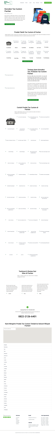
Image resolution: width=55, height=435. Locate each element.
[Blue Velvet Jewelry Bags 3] (10, 202)
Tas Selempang (46, 57)
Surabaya (5, 403)
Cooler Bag (16, 58)
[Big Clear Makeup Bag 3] (44, 224)
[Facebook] (5, 417)
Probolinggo (5, 392)
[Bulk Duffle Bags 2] (22, 155)
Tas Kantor (17, 421)
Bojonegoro (5, 353)
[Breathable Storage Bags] (22, 179)
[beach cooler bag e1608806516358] (33, 236)
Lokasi (30, 2)
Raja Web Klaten (38, 432)
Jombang (5, 362)
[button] (27, 2)
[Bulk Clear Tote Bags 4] (10, 167)
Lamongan (5, 366)
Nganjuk (5, 379)
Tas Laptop (46, 47)
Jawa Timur (8, 13)
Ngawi (5, 381)
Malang (5, 375)
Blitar (4, 351)
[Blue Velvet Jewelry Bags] (22, 202)
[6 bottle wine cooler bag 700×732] (44, 121)
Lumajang (5, 368)
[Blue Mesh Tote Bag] (33, 202)
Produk (26, 2)
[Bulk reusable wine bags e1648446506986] (33, 156)
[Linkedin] (3, 417)
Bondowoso (5, 355)
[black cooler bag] (10, 224)
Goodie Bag (9, 57)
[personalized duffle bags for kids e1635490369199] (33, 121)
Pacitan (5, 383)
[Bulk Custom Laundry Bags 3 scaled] (44, 156)
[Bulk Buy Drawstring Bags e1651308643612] (10, 179)
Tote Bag (23, 57)
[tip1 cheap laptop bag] (10, 121)
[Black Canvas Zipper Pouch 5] (22, 224)
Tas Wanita (24, 47)
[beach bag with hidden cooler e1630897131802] (22, 236)
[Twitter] (7, 417)
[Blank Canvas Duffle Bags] (22, 213)
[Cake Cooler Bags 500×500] (44, 133)
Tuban (5, 407)
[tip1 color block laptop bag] (22, 121)
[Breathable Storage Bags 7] (10, 190)
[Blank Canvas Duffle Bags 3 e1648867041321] (10, 213)
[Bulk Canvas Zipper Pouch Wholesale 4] (22, 167)
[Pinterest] (10, 417)
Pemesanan (37, 2)
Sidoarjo (5, 396)
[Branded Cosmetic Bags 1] (33, 190)
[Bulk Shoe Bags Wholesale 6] (44, 145)
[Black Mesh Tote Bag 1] (33, 212)
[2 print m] (22, 258)
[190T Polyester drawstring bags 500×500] (44, 236)
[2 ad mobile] (10, 258)
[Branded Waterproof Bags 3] (33, 179)
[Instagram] (8, 417)
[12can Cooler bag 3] (10, 247)
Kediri (5, 364)
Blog (34, 2)
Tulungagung (6, 409)
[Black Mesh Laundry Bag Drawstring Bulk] (44, 213)
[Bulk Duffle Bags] (10, 156)
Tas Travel (39, 47)
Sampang (5, 394)
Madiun (5, 370)
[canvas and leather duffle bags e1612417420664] (33, 133)
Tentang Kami (22, 2)
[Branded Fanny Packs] (22, 190)
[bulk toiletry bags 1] (33, 145)
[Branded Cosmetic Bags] (44, 190)
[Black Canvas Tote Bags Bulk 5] (33, 224)
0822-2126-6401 (27, 316)
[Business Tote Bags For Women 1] (10, 145)
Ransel (16, 47)
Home (5, 13)
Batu (4, 349)
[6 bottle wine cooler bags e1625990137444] (22, 247)
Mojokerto (5, 377)
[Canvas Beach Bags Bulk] (10, 133)
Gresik (5, 357)
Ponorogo (5, 390)
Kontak (41, 2)
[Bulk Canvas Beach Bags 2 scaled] (44, 167)
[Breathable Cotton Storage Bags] (44, 179)
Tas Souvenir (38, 57)
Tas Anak (31, 57)
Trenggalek (5, 405)
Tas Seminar (8, 47)
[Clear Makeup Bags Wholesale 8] (44, 247)
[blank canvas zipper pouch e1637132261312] (44, 202)
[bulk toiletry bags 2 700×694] (22, 145)
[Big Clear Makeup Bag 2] (10, 235)
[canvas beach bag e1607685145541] (22, 133)
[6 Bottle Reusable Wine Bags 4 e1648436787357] (33, 259)
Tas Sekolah (31, 47)
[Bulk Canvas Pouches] (33, 167)
